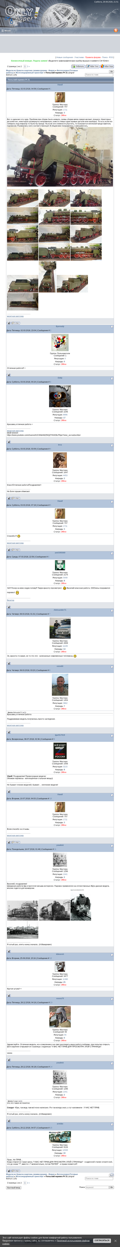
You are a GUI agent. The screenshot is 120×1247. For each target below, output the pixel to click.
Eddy (60, 378)
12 (51, 958)
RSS (111, 57)
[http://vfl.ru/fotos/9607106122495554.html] (54, 920)
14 (51, 1067)
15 (51, 1128)
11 (55, 849)
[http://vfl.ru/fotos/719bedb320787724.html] (22, 260)
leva (60, 445)
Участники (79, 57)
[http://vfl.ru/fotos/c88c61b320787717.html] (60, 186)
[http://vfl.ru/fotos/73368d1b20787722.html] (54, 242)
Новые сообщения (64, 57)
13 (51, 1002)
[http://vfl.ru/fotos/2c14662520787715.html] (54, 206)
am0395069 (60, 553)
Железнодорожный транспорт (30, 73)
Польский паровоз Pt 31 (57, 73)
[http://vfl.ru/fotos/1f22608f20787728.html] (47, 292)
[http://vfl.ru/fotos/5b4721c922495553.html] (22, 920)
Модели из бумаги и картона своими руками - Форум (30, 70)
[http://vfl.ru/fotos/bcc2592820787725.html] (54, 260)
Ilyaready (60, 326)
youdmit (60, 845)
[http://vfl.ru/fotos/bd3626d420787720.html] (86, 224)
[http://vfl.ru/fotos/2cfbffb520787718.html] (22, 224)
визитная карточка (15, 316)
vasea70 (60, 998)
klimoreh (60, 954)
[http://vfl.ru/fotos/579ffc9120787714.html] (22, 206)
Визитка (10, 600)
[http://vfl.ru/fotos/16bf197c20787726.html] (86, 260)
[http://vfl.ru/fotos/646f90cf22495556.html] (22, 938)
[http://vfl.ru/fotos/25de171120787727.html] (22, 292)
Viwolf (60, 85)
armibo (60, 1124)
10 (51, 798)
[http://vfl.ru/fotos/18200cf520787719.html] (54, 224)
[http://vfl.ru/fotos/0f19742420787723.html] (86, 242)
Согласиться (102, 1240)
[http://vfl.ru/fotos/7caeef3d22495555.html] (80, 920)
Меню (8, 30)
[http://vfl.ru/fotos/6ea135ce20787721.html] (22, 242)
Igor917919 (60, 735)
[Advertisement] (60, 44)
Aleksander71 (60, 610)
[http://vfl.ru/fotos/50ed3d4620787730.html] (22, 310)
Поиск (105, 57)
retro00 (60, 666)
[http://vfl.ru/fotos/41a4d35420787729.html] (72, 292)
